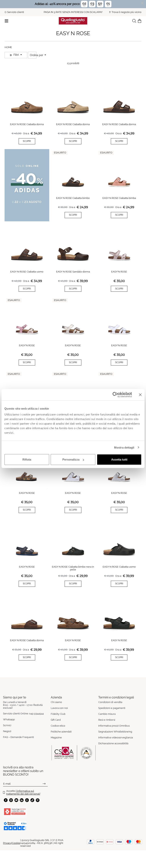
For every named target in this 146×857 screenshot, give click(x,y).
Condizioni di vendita (110, 702)
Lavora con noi (59, 708)
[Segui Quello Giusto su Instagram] (11, 800)
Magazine (56, 737)
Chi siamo (56, 702)
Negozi (7, 731)
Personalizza (70, 459)
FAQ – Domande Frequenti (18, 737)
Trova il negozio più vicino (126, 12)
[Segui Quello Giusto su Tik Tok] (32, 800)
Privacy (7, 843)
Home (8, 47)
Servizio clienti (15, 12)
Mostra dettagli (124, 447)
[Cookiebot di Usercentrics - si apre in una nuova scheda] (115, 394)
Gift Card (56, 719)
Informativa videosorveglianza (115, 737)
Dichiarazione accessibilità (113, 743)
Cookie (16, 843)
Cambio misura (107, 713)
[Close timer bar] (142, 3)
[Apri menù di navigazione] (6, 20)
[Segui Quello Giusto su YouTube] (16, 800)
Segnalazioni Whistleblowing (115, 731)
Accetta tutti (119, 459)
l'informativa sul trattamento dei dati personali (23, 792)
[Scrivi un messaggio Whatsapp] (27, 800)
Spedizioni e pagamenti (111, 708)
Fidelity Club (58, 713)
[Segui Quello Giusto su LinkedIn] (22, 800)
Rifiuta (26, 459)
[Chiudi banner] (140, 394)
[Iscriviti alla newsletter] (44, 783)
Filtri (16, 54)
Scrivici (7, 725)
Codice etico (58, 725)
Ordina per (37, 55)
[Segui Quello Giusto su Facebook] (6, 800)
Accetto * (23, 792)
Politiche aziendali (61, 731)
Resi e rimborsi (106, 719)
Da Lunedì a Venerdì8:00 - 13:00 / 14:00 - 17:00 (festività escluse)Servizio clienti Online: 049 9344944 (23, 708)
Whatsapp (9, 719)
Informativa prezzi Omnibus (114, 725)
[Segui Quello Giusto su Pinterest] (38, 800)
